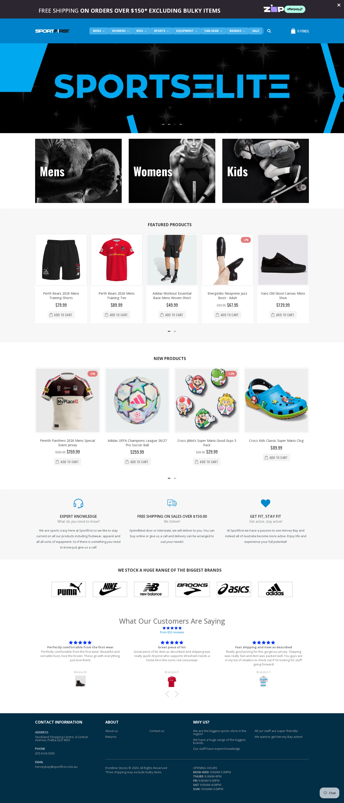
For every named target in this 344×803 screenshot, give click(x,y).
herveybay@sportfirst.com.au (56, 767)
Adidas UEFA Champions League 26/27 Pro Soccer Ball (137, 442)
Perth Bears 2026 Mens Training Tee (117, 295)
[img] (172, 628)
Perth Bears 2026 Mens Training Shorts (61, 295)
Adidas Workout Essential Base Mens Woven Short (172, 295)
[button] (163, 124)
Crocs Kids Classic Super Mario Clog (276, 440)
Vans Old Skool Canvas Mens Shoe (283, 295)
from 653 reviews (172, 632)
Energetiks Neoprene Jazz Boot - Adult (227, 295)
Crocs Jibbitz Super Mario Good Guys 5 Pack (206, 442)
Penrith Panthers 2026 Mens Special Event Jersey (67, 442)
